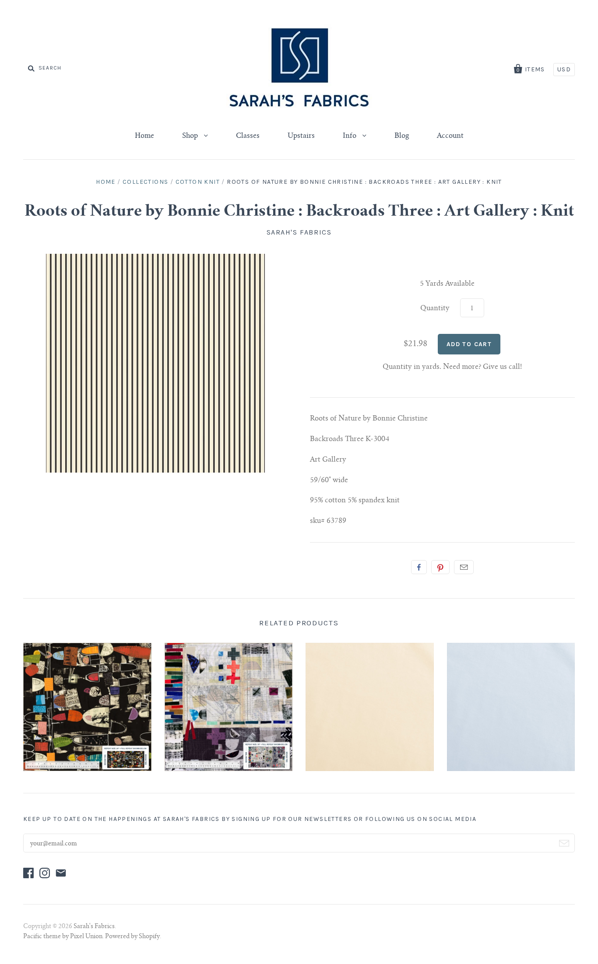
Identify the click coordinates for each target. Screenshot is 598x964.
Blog (401, 136)
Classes (248, 136)
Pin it (440, 567)
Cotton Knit (198, 182)
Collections (145, 182)
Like (419, 567)
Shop (191, 136)
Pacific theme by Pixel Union (62, 937)
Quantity (435, 308)
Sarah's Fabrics (299, 232)
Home (144, 136)
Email (464, 567)
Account (450, 136)
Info (350, 136)
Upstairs (301, 136)
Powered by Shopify (132, 937)
